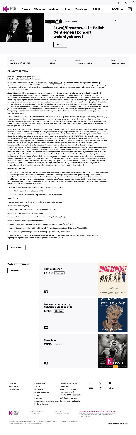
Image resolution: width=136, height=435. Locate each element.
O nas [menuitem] (67, 9)
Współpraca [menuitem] (81, 9)
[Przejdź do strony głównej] (9, 9)
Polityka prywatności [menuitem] (35, 423)
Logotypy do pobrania (70, 401)
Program (15, 270)
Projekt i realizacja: (113, 423)
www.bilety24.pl (56, 83)
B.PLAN (115, 9)
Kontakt (38, 398)
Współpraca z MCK (68, 383)
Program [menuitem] (26, 9)
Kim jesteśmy (40, 383)
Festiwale (38, 389)
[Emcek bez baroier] (126, 3)
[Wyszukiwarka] (122, 9)
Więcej (60, 45)
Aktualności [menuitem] (39, 9)
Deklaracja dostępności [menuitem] (70, 421)
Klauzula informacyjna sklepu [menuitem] (47, 421)
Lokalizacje (14, 389)
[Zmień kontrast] (118, 3)
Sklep (36, 395)
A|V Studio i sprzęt (68, 398)
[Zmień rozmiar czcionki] (132, 2)
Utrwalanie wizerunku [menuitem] (16, 423)
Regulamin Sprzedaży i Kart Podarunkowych (46, 402)
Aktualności (14, 386)
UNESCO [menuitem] (96, 9)
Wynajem (64, 386)
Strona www (16, 247)
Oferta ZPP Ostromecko (70, 395)
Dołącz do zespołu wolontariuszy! (68, 390)
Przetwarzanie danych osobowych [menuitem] (20, 421)
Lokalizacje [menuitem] (54, 9)
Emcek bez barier (42, 392)
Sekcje (37, 386)
